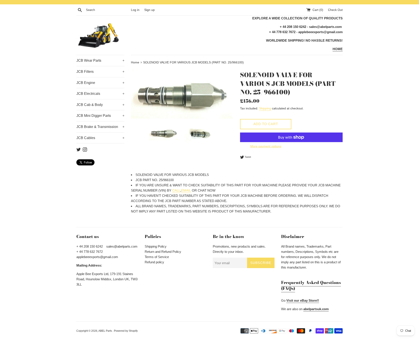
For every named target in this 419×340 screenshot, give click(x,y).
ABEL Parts (105, 330)
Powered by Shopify (126, 330)
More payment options (265, 146)
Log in (135, 10)
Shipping (265, 108)
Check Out (335, 10)
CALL (176, 190)
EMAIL (186, 190)
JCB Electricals (100, 93)
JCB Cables (100, 138)
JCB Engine (100, 83)
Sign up (149, 10)
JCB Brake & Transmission (100, 127)
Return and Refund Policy (163, 251)
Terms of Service (157, 257)
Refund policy (154, 262)
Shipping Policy (156, 246)
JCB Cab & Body (100, 105)
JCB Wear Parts (100, 60)
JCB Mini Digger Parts (100, 115)
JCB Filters (100, 71)
